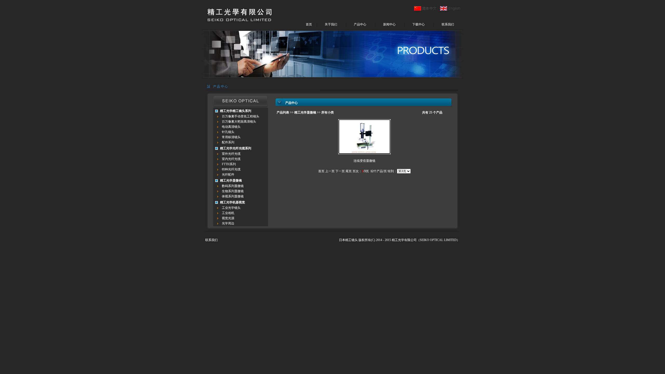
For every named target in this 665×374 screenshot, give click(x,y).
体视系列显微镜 (233, 196)
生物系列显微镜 (233, 191)
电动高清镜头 (231, 127)
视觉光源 (228, 218)
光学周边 (228, 223)
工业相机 (228, 213)
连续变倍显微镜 (364, 161)
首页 (309, 24)
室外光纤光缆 (231, 154)
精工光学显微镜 (305, 112)
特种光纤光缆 (231, 169)
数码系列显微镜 (233, 186)
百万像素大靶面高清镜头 (239, 121)
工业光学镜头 (231, 208)
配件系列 (228, 142)
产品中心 (360, 24)
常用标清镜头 (231, 137)
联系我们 (448, 24)
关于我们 (331, 24)
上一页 (330, 171)
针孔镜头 (228, 132)
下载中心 (418, 24)
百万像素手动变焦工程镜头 (240, 116)
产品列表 (283, 112)
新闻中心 (389, 24)
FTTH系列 (229, 164)
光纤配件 (228, 174)
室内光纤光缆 (231, 159)
